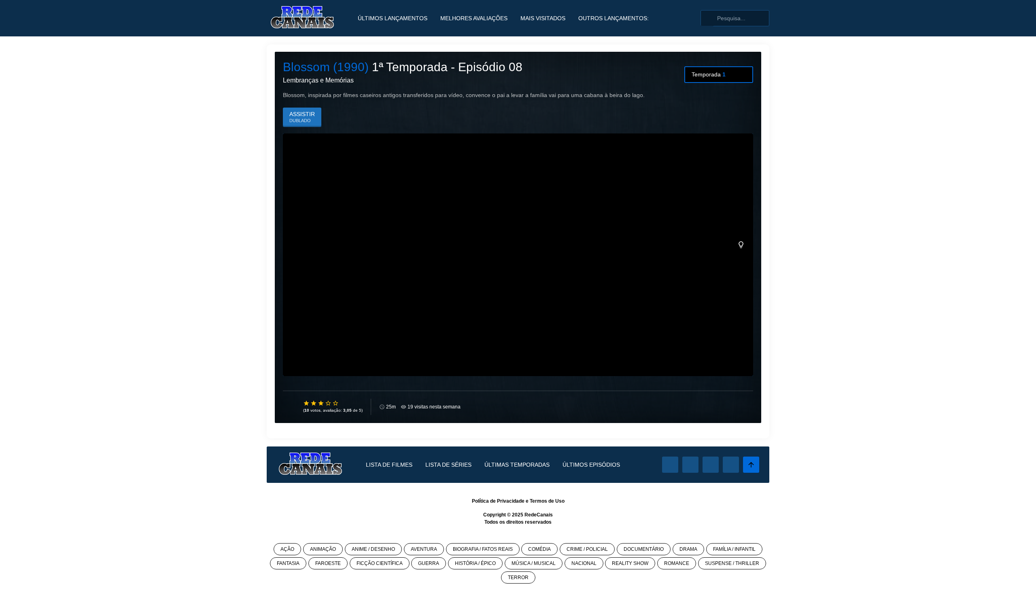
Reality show (630, 563)
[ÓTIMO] (336, 403)
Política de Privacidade (498, 501)
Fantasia (288, 563)
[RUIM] (314, 403)
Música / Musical (534, 563)
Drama (688, 549)
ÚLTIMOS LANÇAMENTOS (392, 18)
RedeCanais (538, 515)
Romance (676, 563)
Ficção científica (380, 563)
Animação (323, 549)
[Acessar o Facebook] (670, 465)
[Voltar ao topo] (751, 465)
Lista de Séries (448, 464)
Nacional (584, 563)
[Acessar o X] (690, 465)
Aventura (424, 549)
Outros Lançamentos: (613, 18)
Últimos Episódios (591, 464)
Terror (518, 577)
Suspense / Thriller (732, 563)
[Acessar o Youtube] (731, 465)
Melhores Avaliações (473, 18)
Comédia (539, 549)
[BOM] (321, 403)
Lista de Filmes (389, 464)
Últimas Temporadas (517, 464)
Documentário (644, 549)
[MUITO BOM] (328, 403)
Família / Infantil (734, 549)
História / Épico (475, 563)
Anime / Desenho (373, 549)
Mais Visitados (542, 18)
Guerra (428, 563)
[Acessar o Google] (711, 465)
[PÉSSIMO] (306, 403)
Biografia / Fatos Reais (483, 549)
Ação (287, 549)
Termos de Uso (547, 501)
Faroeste (328, 563)
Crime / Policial (587, 549)
